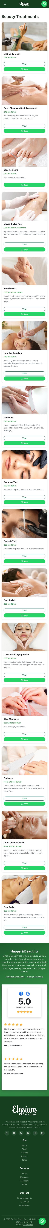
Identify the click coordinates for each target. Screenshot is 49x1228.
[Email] (13, 1133)
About (24, 1149)
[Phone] (21, 1133)
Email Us (26, 1205)
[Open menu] (4, 3)
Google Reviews (35, 976)
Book (26, 69)
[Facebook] (28, 1133)
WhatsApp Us (26, 1198)
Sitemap (19, 1222)
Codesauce (28, 1224)
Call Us (26, 1202)
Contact (24, 1152)
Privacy (24, 1156)
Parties (24, 1173)
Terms (24, 1160)
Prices (24, 1184)
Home (24, 1145)
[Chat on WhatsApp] (42, 1221)
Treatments (24, 1181)
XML (26, 1222)
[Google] (42, 1133)
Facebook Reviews (15, 976)
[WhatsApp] (6, 1133)
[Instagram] (35, 1133)
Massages (24, 1177)
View (24, 64)
